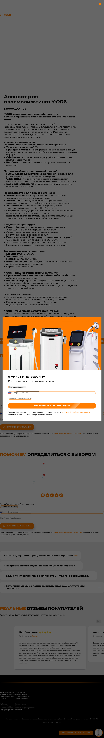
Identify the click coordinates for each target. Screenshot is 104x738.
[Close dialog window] (98, 4)
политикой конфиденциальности (76, 412)
